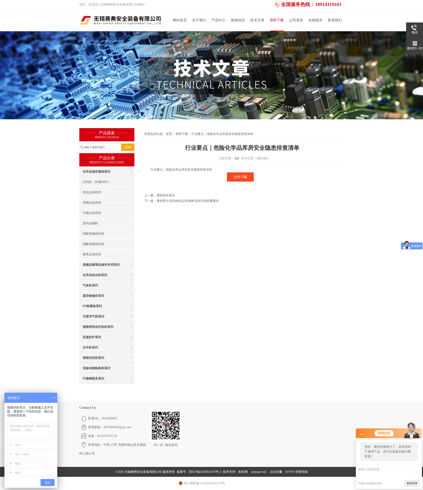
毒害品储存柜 (92, 254)
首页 (169, 134)
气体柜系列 (90, 285)
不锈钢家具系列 (93, 378)
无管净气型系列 (93, 316)
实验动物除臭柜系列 (96, 368)
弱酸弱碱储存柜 (93, 233)
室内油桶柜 (90, 223)
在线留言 (315, 20)
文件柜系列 (90, 347)
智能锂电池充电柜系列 (98, 326)
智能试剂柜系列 (93, 357)
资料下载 (277, 20)
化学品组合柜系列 (95, 275)
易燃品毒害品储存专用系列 (101, 264)
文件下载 (240, 177)
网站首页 (180, 20)
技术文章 (257, 20)
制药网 (243, 471)
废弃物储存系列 (93, 295)
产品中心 (219, 20)
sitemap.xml (258, 471)
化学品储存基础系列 (96, 171)
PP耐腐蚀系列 (92, 306)
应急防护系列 (92, 337)
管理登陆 (301, 471)
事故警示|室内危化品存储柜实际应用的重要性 (188, 201)
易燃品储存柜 (92, 202)
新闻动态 (238, 20)
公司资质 (296, 20)
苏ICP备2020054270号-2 (205, 471)
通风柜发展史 (166, 195)
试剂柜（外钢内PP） (97, 182)
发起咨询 (412, 483)
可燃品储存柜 (92, 213)
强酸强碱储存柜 (93, 244)
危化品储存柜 (92, 192)
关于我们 (199, 20)
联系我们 (335, 20)
